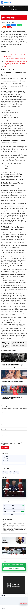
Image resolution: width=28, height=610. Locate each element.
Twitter (8, 25)
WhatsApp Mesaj (14, 568)
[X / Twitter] (6, 472)
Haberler (2, 14)
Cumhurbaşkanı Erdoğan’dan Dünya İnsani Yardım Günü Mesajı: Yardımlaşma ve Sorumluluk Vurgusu (14, 526)
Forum (23, 6)
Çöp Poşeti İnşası (6, 521)
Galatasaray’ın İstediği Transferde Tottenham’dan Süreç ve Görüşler (14, 524)
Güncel (7, 14)
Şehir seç (5, 460)
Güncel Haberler (6, 6)
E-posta (3, 429)
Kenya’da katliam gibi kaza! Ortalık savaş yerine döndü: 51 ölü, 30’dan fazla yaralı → (19, 344)
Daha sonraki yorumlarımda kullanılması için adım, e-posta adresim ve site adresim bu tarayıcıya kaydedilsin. (14, 443)
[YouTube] (14, 472)
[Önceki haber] (21, 481)
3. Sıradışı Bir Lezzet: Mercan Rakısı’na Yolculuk (15, 61)
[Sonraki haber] (24, 481)
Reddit (4, 27)
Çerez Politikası (14, 9)
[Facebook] (3, 472)
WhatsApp (19, 25)
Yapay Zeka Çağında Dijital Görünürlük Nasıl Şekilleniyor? (14, 528)
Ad (2, 424)
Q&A (5, 66)
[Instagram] (10, 472)
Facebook (13, 25)
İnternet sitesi (4, 435)
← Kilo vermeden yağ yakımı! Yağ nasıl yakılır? (5, 344)
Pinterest (9, 27)
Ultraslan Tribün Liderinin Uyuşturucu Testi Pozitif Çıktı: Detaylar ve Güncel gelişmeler (14, 530)
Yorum (3, 412)
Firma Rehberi (16, 6)
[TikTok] (17, 472)
